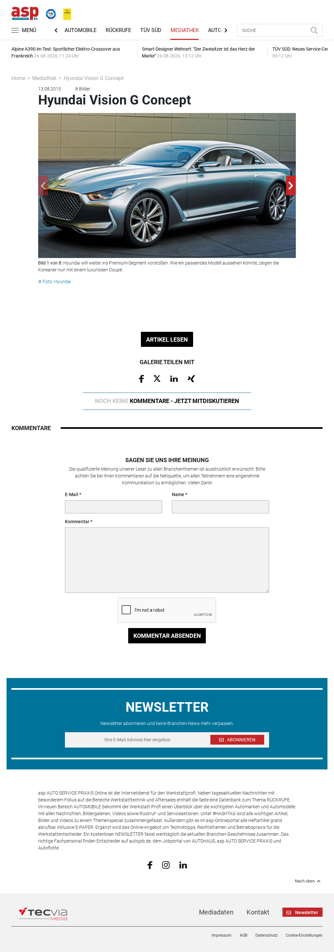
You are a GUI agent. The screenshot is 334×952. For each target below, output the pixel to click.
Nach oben (305, 881)
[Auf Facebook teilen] (141, 378)
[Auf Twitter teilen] (157, 378)
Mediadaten (216, 912)
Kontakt (258, 912)
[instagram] (166, 864)
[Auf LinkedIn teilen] (174, 378)
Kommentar (77, 521)
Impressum (222, 935)
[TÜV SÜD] (48, 12)
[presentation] (43, 185)
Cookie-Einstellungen (304, 935)
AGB (243, 935)
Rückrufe (118, 30)
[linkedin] (183, 864)
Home (18, 78)
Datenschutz (266, 935)
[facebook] (149, 864)
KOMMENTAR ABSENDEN (167, 635)
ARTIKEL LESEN (167, 339)
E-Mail (71, 494)
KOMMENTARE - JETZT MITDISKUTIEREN (167, 400)
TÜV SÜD (150, 30)
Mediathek (185, 30)
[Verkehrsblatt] (64, 12)
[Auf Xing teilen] (191, 378)
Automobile (81, 30)
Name (178, 494)
